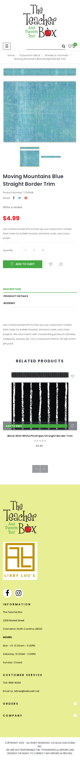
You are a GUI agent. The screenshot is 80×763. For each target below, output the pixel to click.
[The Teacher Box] (40, 21)
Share (14, 198)
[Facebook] (7, 593)
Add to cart (25, 264)
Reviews (9, 303)
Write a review (12, 207)
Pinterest (25, 198)
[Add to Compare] (61, 264)
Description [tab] (12, 289)
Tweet (19, 198)
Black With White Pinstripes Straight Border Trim (40, 436)
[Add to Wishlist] (51, 264)
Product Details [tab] (15, 296)
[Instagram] (18, 593)
